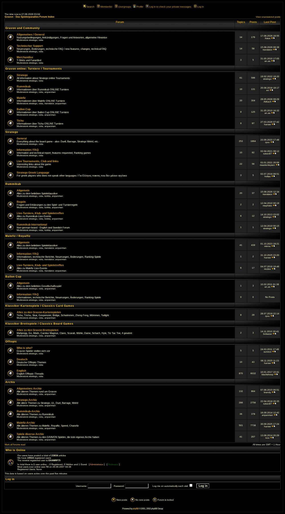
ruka (41, 40)
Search (90, 6)
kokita (48, 196)
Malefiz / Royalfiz (18, 236)
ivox (267, 438)
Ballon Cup (24, 109)
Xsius (267, 38)
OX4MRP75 (54, 460)
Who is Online (16, 450)
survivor (267, 351)
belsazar (267, 334)
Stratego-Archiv (27, 400)
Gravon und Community (22, 28)
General (22, 138)
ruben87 (267, 153)
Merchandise (25, 57)
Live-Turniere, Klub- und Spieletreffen (40, 213)
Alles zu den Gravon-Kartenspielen (39, 312)
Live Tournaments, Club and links (38, 161)
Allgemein (23, 190)
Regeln (21, 201)
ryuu (267, 142)
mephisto (267, 205)
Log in (200, 6)
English (21, 370)
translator (267, 49)
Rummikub (24, 86)
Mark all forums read (15, 444)
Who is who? (25, 348)
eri (267, 90)
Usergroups (124, 6)
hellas (268, 176)
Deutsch (22, 359)
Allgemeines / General (31, 34)
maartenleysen (267, 165)
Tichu (20, 120)
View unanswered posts (268, 17)
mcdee (267, 269)
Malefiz (21, 97)
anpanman (50, 92)
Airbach (267, 101)
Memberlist (106, 6)
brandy (267, 392)
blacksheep (267, 374)
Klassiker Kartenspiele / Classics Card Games (39, 305)
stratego (33, 40)
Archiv (10, 382)
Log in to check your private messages (170, 6)
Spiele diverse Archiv (30, 434)
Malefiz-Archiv (26, 422)
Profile (139, 6)
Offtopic (11, 341)
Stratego (22, 75)
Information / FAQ (28, 149)
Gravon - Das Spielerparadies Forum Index (29, 16)
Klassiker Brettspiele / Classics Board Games (39, 323)
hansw (267, 124)
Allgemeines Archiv (29, 388)
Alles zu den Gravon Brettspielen (37, 330)
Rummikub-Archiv (28, 411)
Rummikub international (32, 224)
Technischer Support (30, 46)
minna (267, 246)
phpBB (136, 508)
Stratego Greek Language (33, 172)
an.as (267, 61)
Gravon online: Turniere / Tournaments (33, 68)
